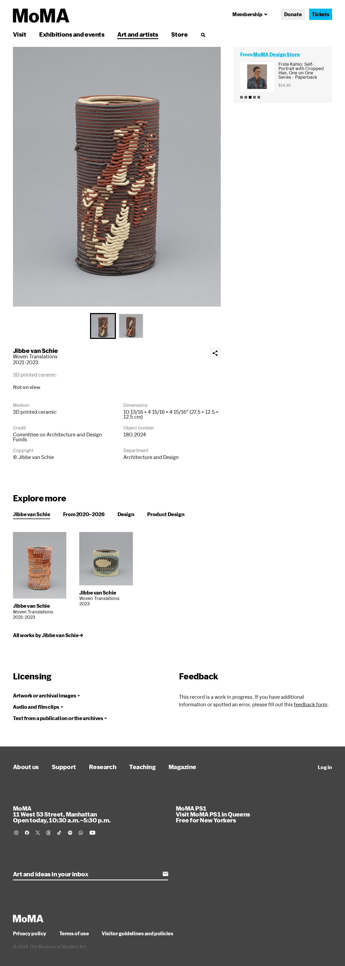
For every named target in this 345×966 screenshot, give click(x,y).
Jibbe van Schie (35, 350)
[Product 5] (258, 97)
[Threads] (48, 832)
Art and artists (137, 34)
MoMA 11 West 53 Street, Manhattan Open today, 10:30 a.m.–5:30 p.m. (62, 814)
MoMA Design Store (276, 54)
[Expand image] (117, 177)
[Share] (215, 353)
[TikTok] (59, 832)
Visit (19, 34)
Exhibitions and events (71, 34)
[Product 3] (250, 97)
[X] (37, 832)
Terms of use (74, 933)
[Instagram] (16, 832)
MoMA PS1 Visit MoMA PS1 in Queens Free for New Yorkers (213, 814)
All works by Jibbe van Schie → (48, 635)
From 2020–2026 (84, 514)
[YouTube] (92, 832)
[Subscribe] (165, 874)
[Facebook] (27, 832)
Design (126, 514)
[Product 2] (245, 97)
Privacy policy (29, 933)
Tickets (320, 14)
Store (179, 34)
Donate (293, 14)
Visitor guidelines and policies (137, 933)
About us (26, 766)
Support (64, 766)
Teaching (142, 766)
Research (102, 766)
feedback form (310, 704)
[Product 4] (254, 97)
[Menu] (203, 35)
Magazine (182, 766)
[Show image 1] (103, 326)
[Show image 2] (131, 326)
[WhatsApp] (81, 832)
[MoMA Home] (41, 16)
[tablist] (117, 326)
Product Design (165, 514)
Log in (325, 767)
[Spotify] (70, 832)
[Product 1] (241, 97)
